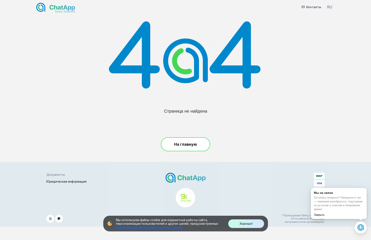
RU (329, 7)
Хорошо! (246, 223)
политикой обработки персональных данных (149, 227)
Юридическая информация (66, 181)
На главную (185, 144)
